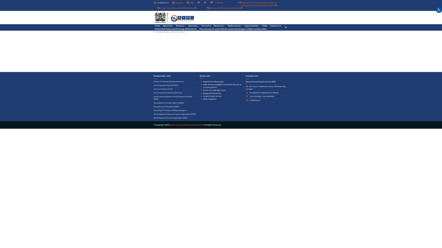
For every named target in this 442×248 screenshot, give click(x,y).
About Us (167, 26)
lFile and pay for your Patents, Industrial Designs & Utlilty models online (233, 29)
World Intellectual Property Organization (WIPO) (171, 118)
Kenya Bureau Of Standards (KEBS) (166, 107)
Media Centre (234, 26)
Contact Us (275, 26)
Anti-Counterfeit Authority (163, 89)
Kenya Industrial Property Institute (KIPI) (186, 125)
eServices (192, 26)
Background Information (212, 93)
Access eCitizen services (212, 96)
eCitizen (220, 2)
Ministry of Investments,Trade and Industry (169, 81)
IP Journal (206, 26)
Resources (219, 26)
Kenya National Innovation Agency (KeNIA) (169, 103)
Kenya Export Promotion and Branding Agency (170, 110)
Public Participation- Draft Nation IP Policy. (177, 8)
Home (157, 26)
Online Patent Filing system (213, 81)
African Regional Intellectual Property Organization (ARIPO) (175, 114)
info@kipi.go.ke (254, 100)
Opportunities (251, 26)
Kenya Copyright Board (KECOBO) (166, 85)
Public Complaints (209, 99)
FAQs (192, 3)
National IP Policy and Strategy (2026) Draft (176, 29)
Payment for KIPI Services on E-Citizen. (225, 8)
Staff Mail (179, 3)
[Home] (186, 17)
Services (180, 26)
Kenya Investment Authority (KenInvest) (168, 93)
